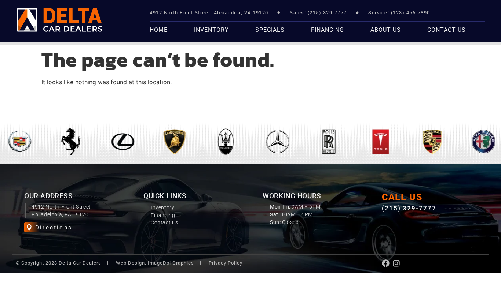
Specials (270, 29)
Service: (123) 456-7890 (399, 12)
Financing (327, 29)
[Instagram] (396, 263)
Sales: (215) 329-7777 (318, 12)
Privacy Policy (225, 263)
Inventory (211, 29)
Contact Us (446, 29)
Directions (53, 227)
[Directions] (29, 227)
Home (159, 29)
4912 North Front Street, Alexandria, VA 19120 (209, 12)
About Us (385, 29)
